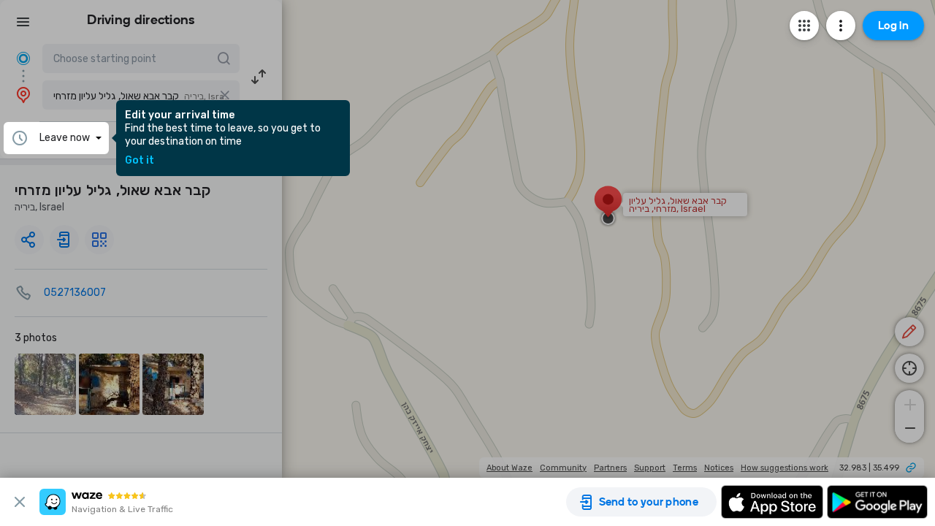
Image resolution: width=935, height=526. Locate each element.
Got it (139, 161)
